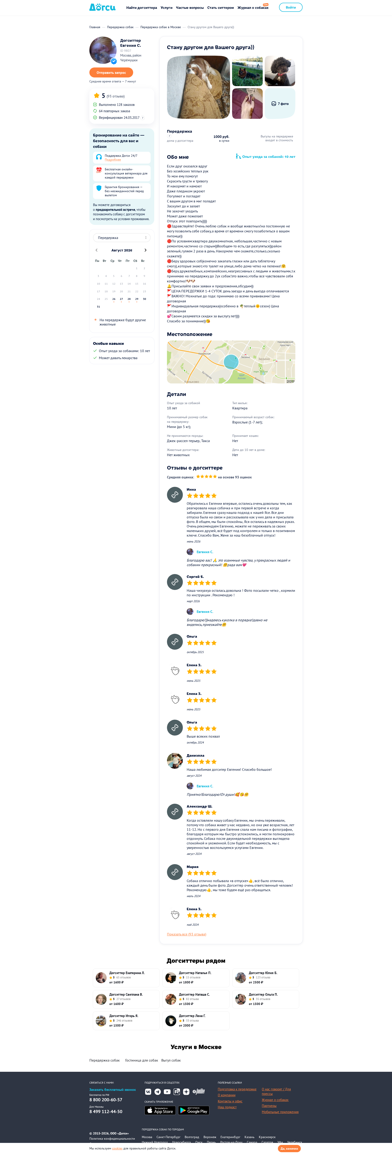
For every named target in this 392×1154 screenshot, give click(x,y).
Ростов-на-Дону (231, 1142)
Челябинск (294, 1142)
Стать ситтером (220, 7)
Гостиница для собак (141, 1060)
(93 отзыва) (116, 96)
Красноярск (267, 1137)
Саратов (267, 1142)
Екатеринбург (230, 1137)
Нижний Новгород (155, 1142)
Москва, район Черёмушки (130, 57)
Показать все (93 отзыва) (186, 934)
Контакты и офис (230, 1101)
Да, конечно (289, 1149)
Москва (147, 1137)
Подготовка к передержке (237, 1089)
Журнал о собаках (253, 7)
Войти (291, 7)
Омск (199, 1142)
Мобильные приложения (280, 1112)
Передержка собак (104, 1060)
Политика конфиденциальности (112, 1139)
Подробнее (113, 160)
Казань (250, 1137)
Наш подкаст (227, 1107)
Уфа (280, 1142)
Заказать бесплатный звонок (112, 1089)
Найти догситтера (141, 7)
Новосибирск (181, 1142)
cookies (117, 1148)
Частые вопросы (190, 7)
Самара (252, 1142)
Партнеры (269, 1106)
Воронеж (209, 1137)
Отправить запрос (111, 72)
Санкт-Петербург (168, 1137)
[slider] (206, 477)
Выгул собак (171, 1060)
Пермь (211, 1142)
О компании (226, 1095)
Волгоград (192, 1137)
